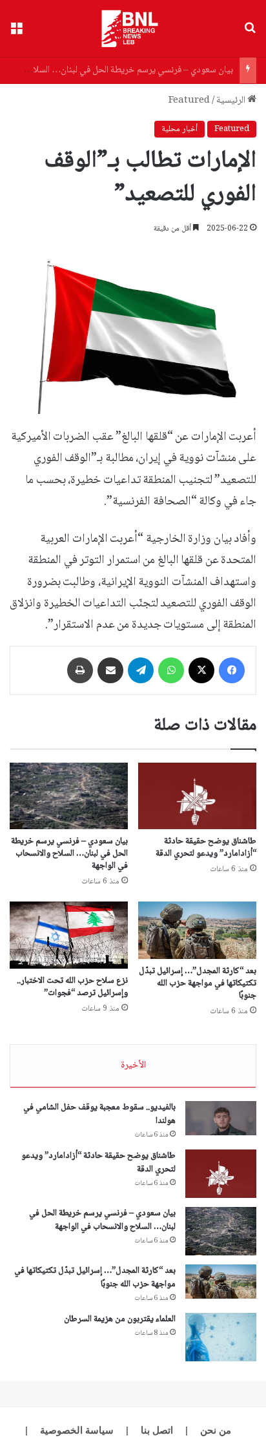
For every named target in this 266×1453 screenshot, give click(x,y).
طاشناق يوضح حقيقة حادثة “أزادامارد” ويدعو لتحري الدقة (206, 847)
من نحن (215, 1430)
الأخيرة (133, 1065)
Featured (189, 100)
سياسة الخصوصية (77, 1430)
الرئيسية (231, 100)
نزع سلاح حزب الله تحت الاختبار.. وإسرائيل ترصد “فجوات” (72, 987)
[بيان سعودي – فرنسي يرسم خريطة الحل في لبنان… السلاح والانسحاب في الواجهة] (69, 796)
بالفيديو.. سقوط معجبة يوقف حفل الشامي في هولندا (99, 1114)
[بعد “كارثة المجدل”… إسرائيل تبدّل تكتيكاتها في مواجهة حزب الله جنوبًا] (197, 930)
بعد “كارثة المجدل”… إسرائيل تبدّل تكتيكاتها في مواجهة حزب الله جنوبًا (197, 984)
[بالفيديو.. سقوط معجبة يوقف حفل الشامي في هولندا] (220, 1118)
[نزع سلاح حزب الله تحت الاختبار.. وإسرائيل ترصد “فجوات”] (69, 935)
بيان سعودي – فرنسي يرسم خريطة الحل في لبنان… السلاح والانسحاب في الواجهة (69, 854)
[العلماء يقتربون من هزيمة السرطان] (220, 1337)
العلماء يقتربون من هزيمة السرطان (120, 1319)
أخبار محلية (179, 129)
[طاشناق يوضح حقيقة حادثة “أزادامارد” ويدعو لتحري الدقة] (197, 796)
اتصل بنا (157, 1430)
